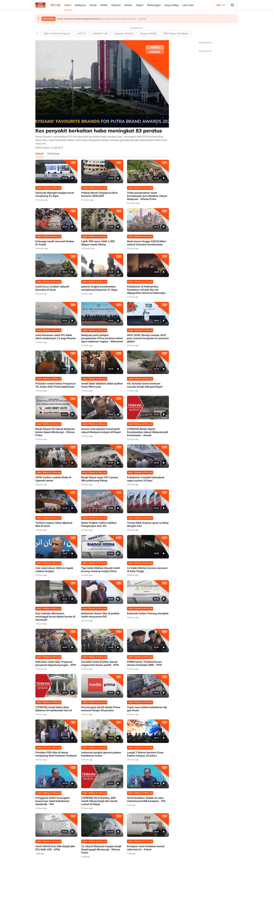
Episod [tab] (39, 153)
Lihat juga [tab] (53, 153)
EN (223, 5)
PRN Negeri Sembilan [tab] (176, 33)
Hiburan (116, 5)
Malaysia (80, 5)
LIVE (57, 5)
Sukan (139, 5)
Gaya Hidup (171, 5)
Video (67, 5)
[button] (38, 17)
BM (218, 5)
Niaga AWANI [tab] (148, 33)
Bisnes (128, 5)
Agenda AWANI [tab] (123, 33)
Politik (103, 5)
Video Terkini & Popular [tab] (56, 33)
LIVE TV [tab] (81, 33)
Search (232, 5)
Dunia (93, 5)
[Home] (40, 5)
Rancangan (154, 5)
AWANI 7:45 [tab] (100, 33)
